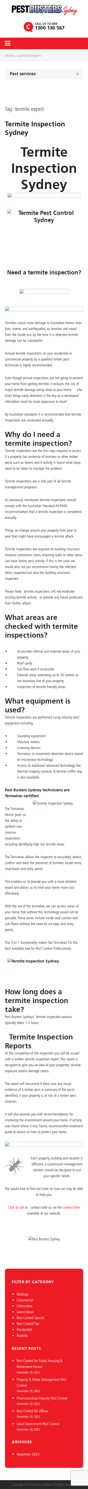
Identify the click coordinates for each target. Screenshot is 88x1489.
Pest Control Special (30, 1317)
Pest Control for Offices (32, 1411)
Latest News (25, 1311)
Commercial (25, 1300)
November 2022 (28, 1454)
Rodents (22, 1335)
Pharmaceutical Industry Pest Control (42, 1398)
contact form (71, 1207)
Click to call (16, 1207)
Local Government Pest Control (38, 1423)
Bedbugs (23, 1294)
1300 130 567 (50, 28)
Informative (24, 1306)
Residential (24, 1329)
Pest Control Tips (28, 1323)
